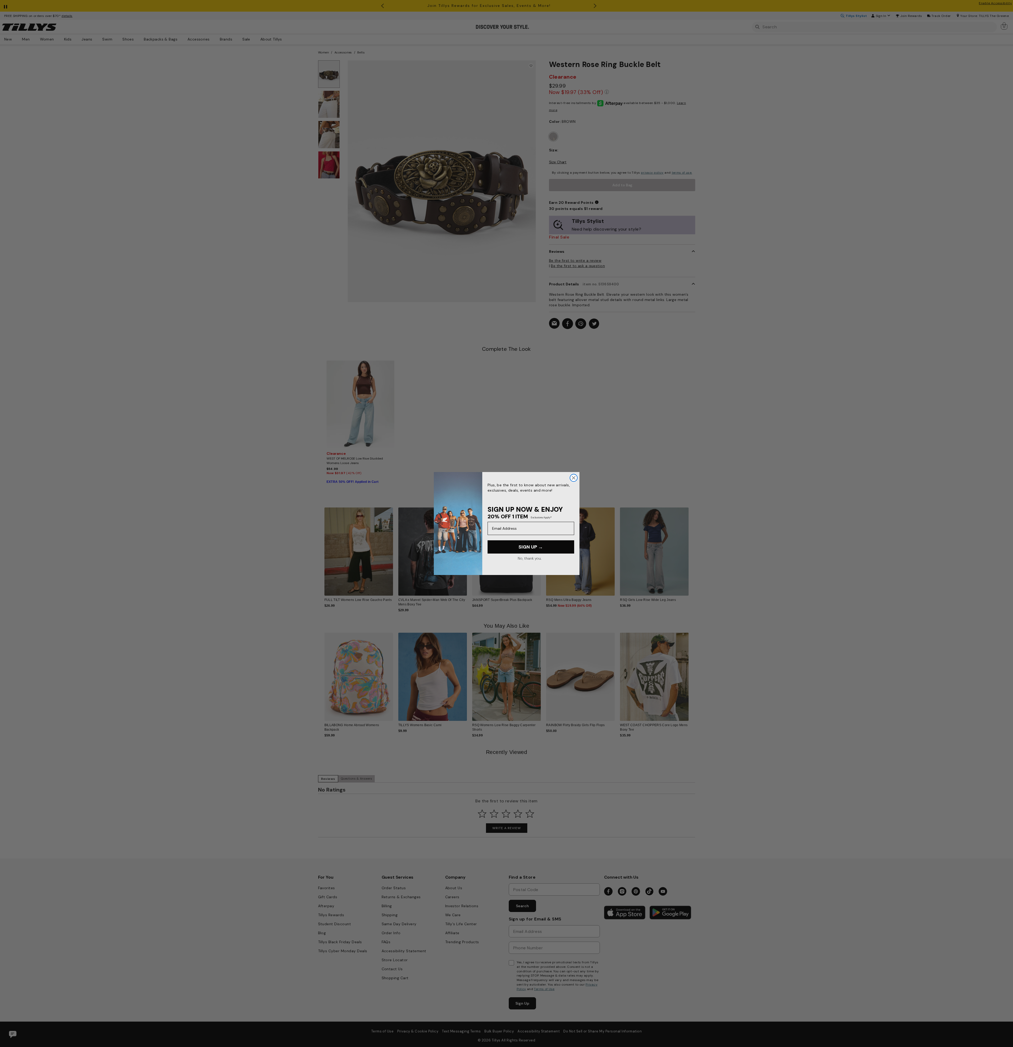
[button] (692, 547)
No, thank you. (529, 558)
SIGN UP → (531, 547)
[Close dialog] (573, 478)
